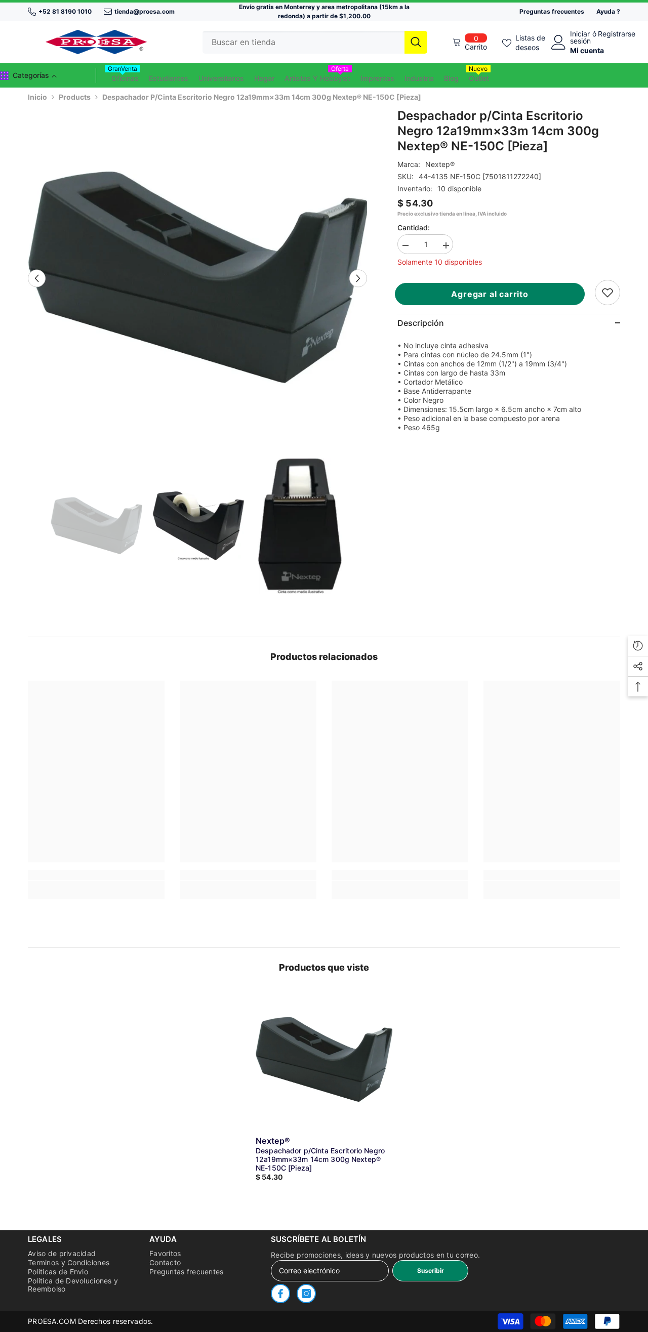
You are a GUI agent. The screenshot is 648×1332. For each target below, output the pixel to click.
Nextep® (440, 164)
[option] (198, 278)
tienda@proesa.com (144, 11)
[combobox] (303, 42)
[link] (607, 292)
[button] (37, 278)
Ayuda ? (608, 11)
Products (75, 97)
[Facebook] (280, 1293)
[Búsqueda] (314, 42)
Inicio (37, 97)
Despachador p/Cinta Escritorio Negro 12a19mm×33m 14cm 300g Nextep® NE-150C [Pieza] (320, 1159)
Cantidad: (413, 227)
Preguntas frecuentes (551, 11)
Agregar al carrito (494, 294)
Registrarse (616, 34)
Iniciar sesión (580, 37)
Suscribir (430, 1270)
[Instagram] (306, 1293)
